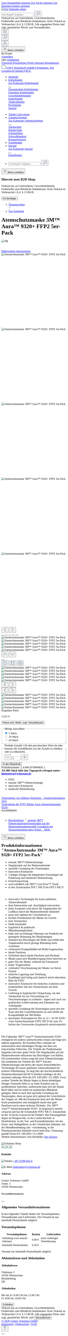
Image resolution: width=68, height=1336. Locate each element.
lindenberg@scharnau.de (16, 773)
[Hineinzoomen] (20, 663)
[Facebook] (7, 1147)
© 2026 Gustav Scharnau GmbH (19, 1320)
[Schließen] (2, 659)
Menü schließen (16, 50)
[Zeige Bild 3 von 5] (9, 635)
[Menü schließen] (9, 87)
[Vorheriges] (4, 630)
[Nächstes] (12, 630)
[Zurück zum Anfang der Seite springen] (4, 1328)
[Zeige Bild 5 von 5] (16, 635)
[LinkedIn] (10, 1147)
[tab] (30, 825)
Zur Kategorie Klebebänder (23, 83)
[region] (34, 481)
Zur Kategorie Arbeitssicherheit (25, 120)
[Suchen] (37, 14)
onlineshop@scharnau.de (26, 1166)
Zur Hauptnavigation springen (29, 4)
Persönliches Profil (23, 62)
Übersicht (7, 62)
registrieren (13, 59)
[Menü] (4, 32)
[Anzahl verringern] (7, 757)
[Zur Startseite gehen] (13, 9)
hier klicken (50, 1136)
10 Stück (13, 736)
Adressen (39, 62)
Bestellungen (52, 62)
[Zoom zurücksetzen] (12, 663)
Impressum (7, 1324)
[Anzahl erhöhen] (24, 757)
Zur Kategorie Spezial (20, 148)
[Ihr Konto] (4, 43)
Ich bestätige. (10, 198)
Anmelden (7, 56)
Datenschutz (22, 1324)
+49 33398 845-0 (22, 1161)
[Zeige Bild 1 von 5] (2, 635)
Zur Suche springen (42, 2)
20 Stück (13, 740)
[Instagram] (3, 1147)
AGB (34, 1324)
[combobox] (17, 15)
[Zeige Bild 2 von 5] (6, 635)
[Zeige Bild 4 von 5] (13, 635)
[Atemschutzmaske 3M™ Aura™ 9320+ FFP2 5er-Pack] (33, 254)
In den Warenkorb (12, 764)
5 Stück (13, 733)
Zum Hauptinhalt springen (16, 2)
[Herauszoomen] (4, 663)
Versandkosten (42, 1317)
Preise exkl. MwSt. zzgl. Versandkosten (23, 722)
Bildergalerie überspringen (16, 251)
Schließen (8, 1304)
